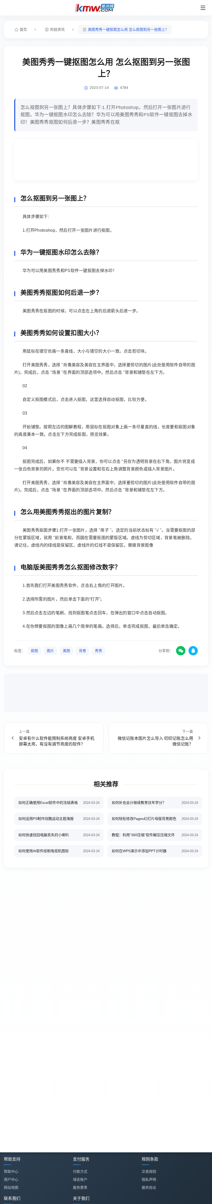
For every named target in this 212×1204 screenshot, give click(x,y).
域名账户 (80, 1179)
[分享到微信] (180, 650)
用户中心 (11, 1179)
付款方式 (80, 1171)
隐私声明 (149, 1179)
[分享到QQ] (193, 650)
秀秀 (98, 651)
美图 (66, 651)
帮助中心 (11, 1171)
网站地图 (11, 1187)
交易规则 (149, 1171)
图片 (50, 651)
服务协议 (149, 1187)
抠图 (34, 651)
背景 (82, 651)
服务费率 (80, 1187)
